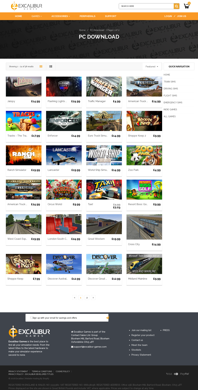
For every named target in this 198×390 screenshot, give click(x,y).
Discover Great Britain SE (102, 278)
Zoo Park (133, 170)
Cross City (134, 244)
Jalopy (11, 101)
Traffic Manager (97, 101)
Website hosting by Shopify (37, 378)
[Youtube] (151, 318)
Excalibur (20, 378)
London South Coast (59, 238)
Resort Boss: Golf (138, 204)
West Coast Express (19, 238)
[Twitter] (142, 318)
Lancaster (53, 170)
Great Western (96, 238)
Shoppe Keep (15, 278)
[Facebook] (132, 318)
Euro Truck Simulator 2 (101, 135)
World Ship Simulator (100, 170)
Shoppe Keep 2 (137, 135)
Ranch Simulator (16, 170)
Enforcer (53, 135)
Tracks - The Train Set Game (24, 135)
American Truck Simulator (143, 101)
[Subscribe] (107, 317)
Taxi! (90, 204)
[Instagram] (160, 318)
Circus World (55, 204)
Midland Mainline (137, 278)
